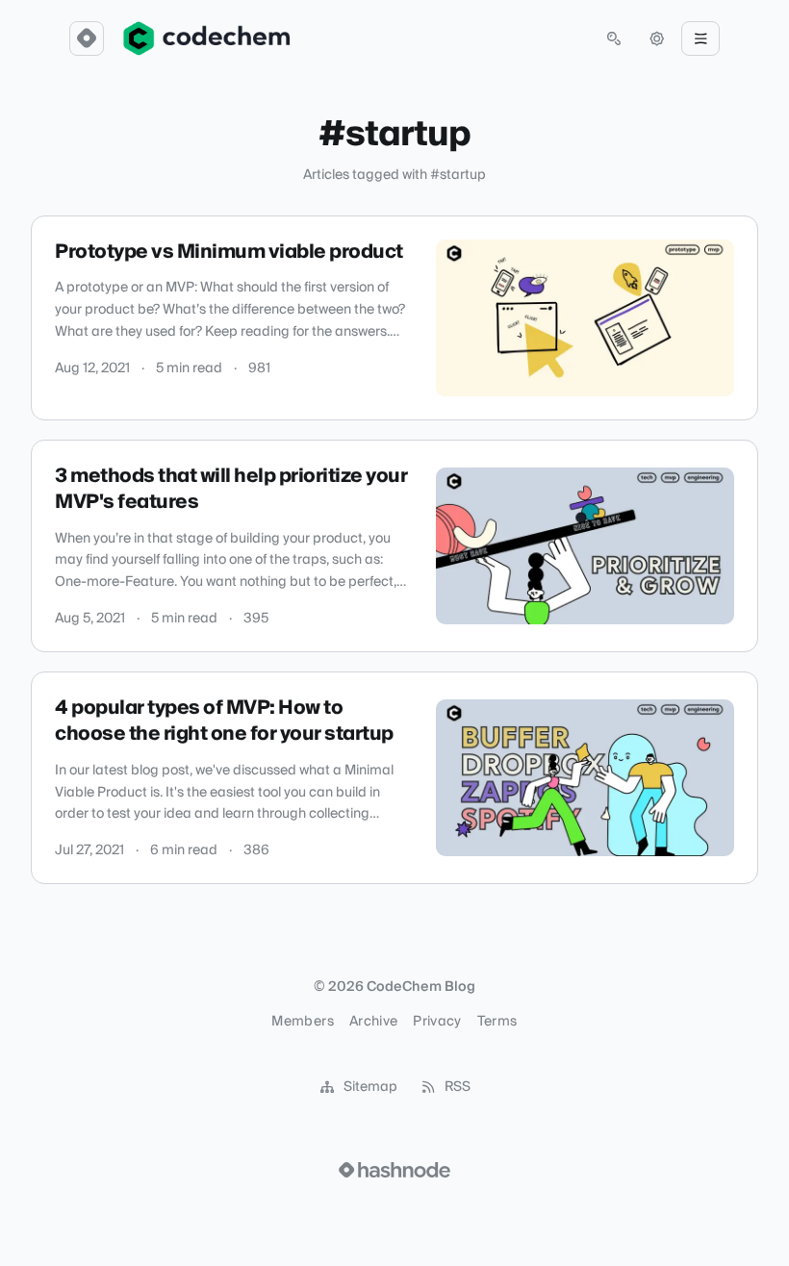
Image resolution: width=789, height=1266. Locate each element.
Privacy (437, 1021)
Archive (373, 1021)
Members (302, 1021)
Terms (497, 1021)
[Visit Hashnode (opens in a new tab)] (394, 1170)
